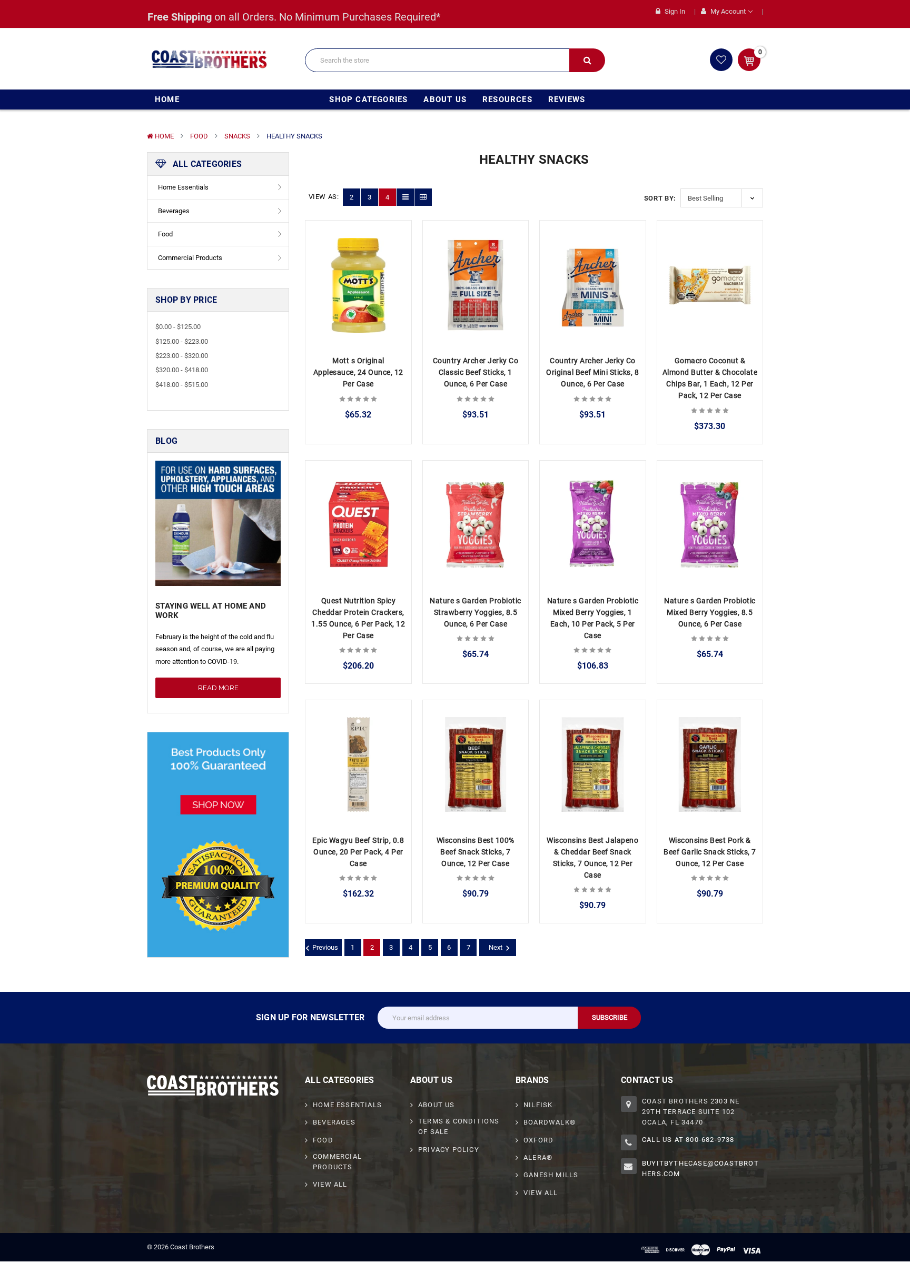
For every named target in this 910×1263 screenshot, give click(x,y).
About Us (445, 99)
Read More (218, 688)
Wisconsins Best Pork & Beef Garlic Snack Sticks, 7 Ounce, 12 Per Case (710, 852)
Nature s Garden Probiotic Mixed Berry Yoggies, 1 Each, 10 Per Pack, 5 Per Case (593, 618)
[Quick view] (358, 255)
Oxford (538, 1140)
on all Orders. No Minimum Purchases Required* (294, 17)
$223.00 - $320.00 (181, 356)
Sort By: (660, 198)
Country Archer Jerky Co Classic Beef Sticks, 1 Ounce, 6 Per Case (476, 372)
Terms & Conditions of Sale (459, 1126)
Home (167, 99)
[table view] (423, 197)
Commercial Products (190, 258)
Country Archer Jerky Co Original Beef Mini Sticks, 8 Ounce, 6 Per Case (592, 372)
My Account (728, 11)
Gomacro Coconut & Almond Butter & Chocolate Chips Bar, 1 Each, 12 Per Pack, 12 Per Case (710, 378)
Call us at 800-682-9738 (688, 1139)
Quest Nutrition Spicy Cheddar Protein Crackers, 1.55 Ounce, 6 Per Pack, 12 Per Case (358, 618)
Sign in (674, 11)
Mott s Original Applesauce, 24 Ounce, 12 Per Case (358, 372)
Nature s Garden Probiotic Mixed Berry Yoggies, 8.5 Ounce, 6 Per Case (710, 612)
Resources (507, 99)
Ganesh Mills (550, 1175)
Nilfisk (537, 1105)
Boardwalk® (549, 1122)
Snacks (237, 136)
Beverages (174, 211)
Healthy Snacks (294, 136)
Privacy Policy (448, 1149)
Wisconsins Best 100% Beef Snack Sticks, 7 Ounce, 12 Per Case (476, 852)
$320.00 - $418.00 (181, 370)
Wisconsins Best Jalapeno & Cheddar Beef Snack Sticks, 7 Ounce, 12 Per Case (592, 857)
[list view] (405, 197)
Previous (325, 947)
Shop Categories (368, 99)
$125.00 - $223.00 (181, 341)
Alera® (537, 1157)
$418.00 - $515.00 (181, 385)
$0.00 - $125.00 (178, 327)
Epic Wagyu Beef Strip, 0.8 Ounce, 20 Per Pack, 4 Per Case (358, 852)
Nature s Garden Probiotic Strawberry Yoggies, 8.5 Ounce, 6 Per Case (475, 612)
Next (495, 947)
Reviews (566, 99)
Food (199, 136)
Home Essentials (183, 187)
